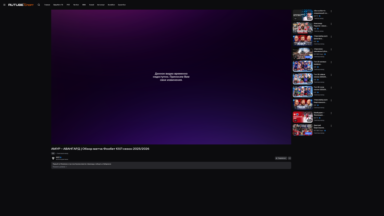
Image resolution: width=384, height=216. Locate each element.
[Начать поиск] (38, 4)
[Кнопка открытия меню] (4, 5)
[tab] (47, 4)
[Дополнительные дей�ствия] (331, 87)
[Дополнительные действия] (289, 158)
